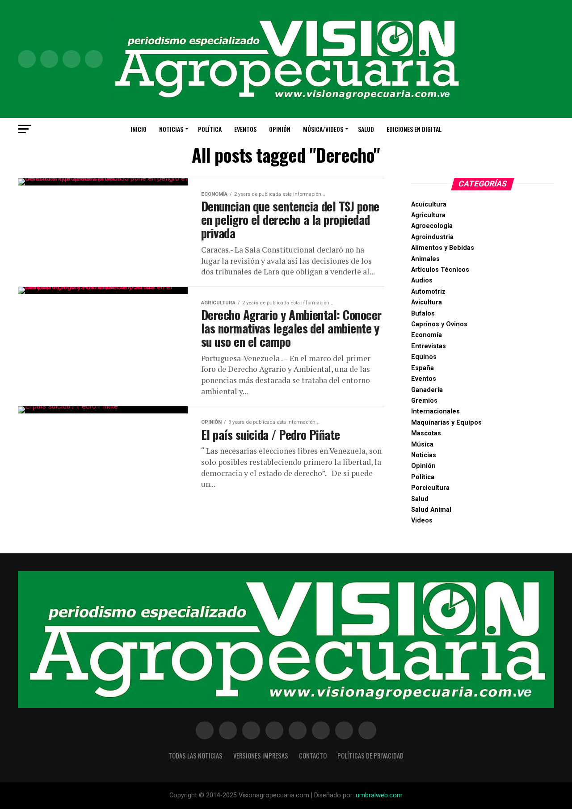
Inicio (138, 129)
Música (422, 444)
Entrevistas (428, 346)
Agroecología (432, 226)
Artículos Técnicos (440, 270)
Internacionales (435, 411)
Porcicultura (430, 488)
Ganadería (427, 390)
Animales (425, 259)
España (422, 368)
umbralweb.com (379, 795)
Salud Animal (431, 510)
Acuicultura (428, 204)
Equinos (424, 357)
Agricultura (428, 215)
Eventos (245, 129)
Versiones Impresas (260, 755)
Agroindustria (432, 237)
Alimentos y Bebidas (442, 248)
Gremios (424, 400)
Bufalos (423, 313)
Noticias (171, 129)
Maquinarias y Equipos (446, 422)
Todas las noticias (195, 755)
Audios (422, 280)
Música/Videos (323, 129)
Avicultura (426, 302)
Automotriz (428, 291)
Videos (422, 520)
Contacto (313, 755)
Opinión (279, 129)
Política (210, 129)
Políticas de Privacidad (370, 755)
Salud (366, 129)
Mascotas (426, 433)
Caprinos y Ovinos (439, 324)
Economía (426, 335)
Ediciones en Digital (414, 129)
